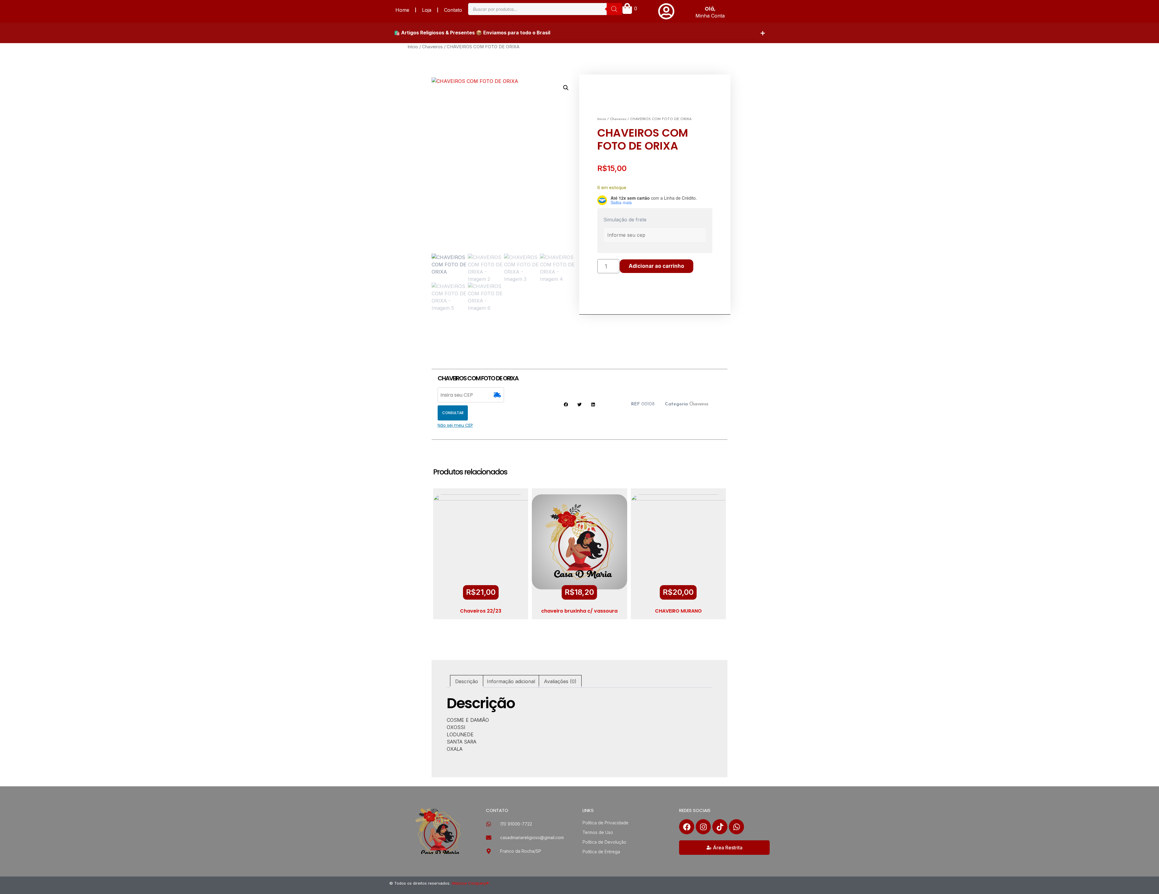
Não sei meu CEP (455, 425)
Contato (453, 10)
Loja (426, 10)
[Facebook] (686, 826)
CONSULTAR (453, 412)
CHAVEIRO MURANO (678, 610)
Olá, (710, 8)
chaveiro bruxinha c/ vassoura (579, 610)
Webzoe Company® (470, 883)
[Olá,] (666, 11)
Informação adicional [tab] (511, 681)
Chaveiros (432, 46)
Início (412, 46)
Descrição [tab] (466, 681)
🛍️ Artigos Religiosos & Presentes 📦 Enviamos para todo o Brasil (472, 33)
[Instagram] (703, 826)
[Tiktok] (719, 826)
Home (402, 10)
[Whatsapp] (736, 826)
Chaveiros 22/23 (480, 610)
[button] (579, 33)
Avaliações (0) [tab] (560, 681)
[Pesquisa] (614, 9)
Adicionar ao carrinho (656, 266)
